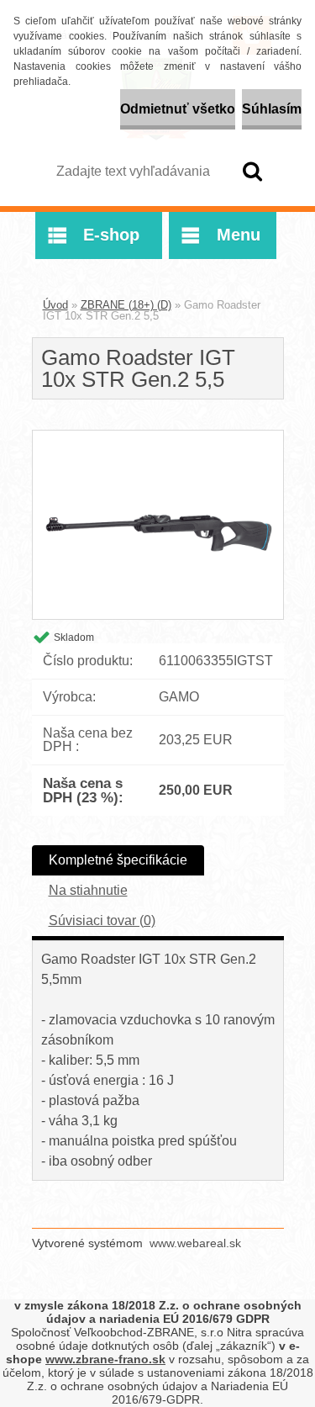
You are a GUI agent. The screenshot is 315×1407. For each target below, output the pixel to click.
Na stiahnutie (88, 890)
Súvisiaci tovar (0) (102, 920)
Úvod (55, 305)
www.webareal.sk (195, 1243)
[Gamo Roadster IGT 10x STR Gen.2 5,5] (158, 437)
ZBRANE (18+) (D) (126, 305)
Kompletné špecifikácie (118, 860)
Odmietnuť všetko (177, 109)
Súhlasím (272, 109)
